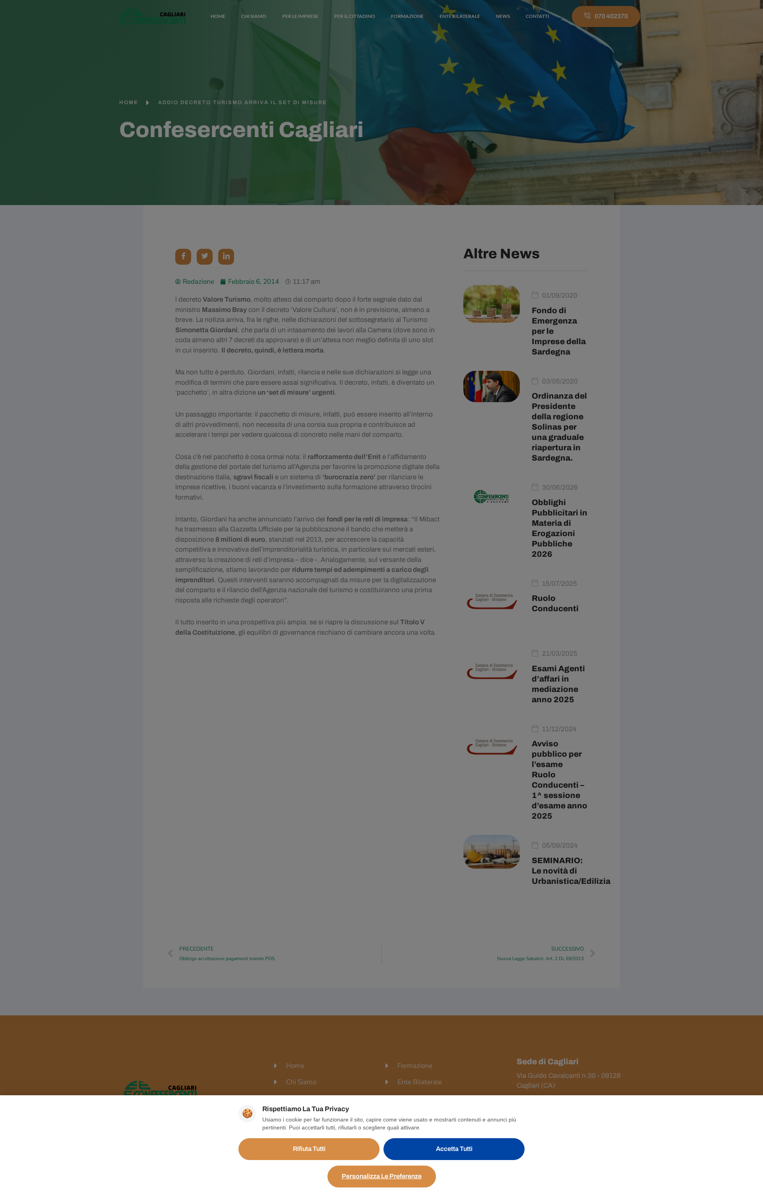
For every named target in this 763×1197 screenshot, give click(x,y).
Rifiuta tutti (309, 1148)
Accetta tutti (454, 1148)
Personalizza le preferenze (382, 1176)
